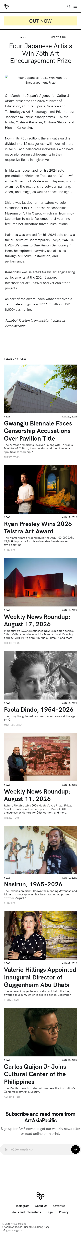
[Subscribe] (75, 1149)
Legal (49, 1212)
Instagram (22, 1206)
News (22, 37)
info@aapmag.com (12, 1230)
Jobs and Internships (26, 1212)
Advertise (59, 1206)
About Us (41, 1206)
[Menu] (75, 6)
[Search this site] (68, 6)
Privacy (64, 1212)
